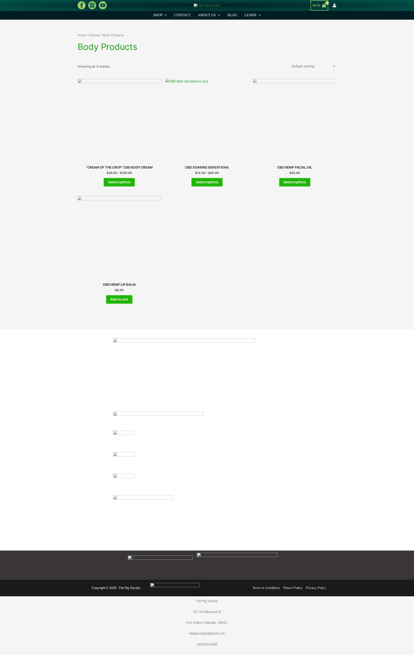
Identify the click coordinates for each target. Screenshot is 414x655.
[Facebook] (82, 5)
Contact (182, 15)
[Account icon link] (334, 5)
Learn (250, 15)
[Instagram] (92, 5)
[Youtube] (103, 5)
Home (82, 35)
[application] (164, 15)
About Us (207, 15)
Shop (157, 15)
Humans (94, 35)
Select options (119, 182)
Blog (232, 15)
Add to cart (119, 299)
